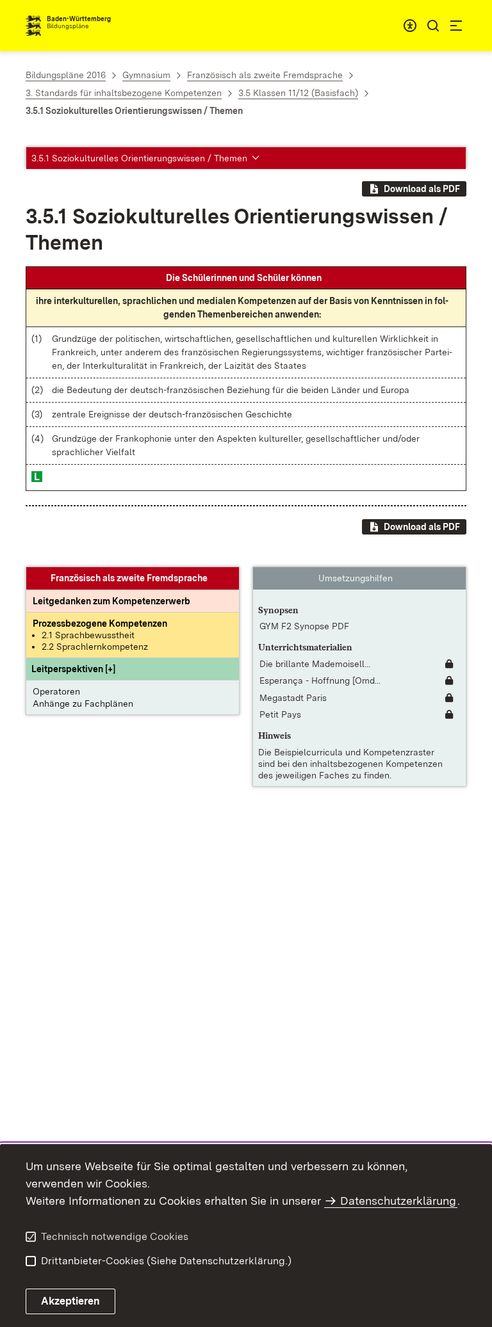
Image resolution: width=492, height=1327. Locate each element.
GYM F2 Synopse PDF (304, 626)
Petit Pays (280, 714)
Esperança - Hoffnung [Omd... (320, 680)
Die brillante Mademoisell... (314, 664)
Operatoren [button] (56, 691)
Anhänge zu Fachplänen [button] (83, 703)
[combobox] (410, 25)
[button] (73, 669)
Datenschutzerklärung (398, 1200)
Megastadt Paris (293, 698)
